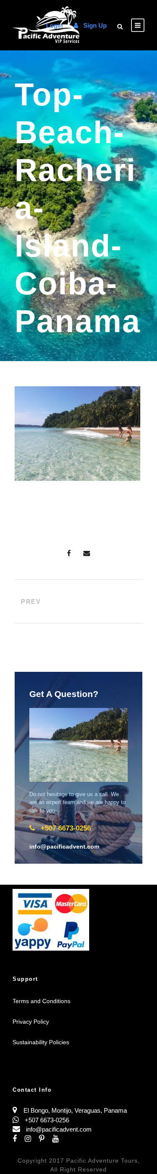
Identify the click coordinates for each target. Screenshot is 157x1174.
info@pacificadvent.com (59, 1129)
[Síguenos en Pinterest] (45, 1139)
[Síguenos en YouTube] (58, 1139)
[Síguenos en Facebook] (19, 1139)
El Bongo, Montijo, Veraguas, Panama (75, 1110)
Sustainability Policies (41, 1042)
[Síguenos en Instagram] (32, 1139)
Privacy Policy (31, 1021)
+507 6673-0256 (46, 1120)
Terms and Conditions (41, 1001)
